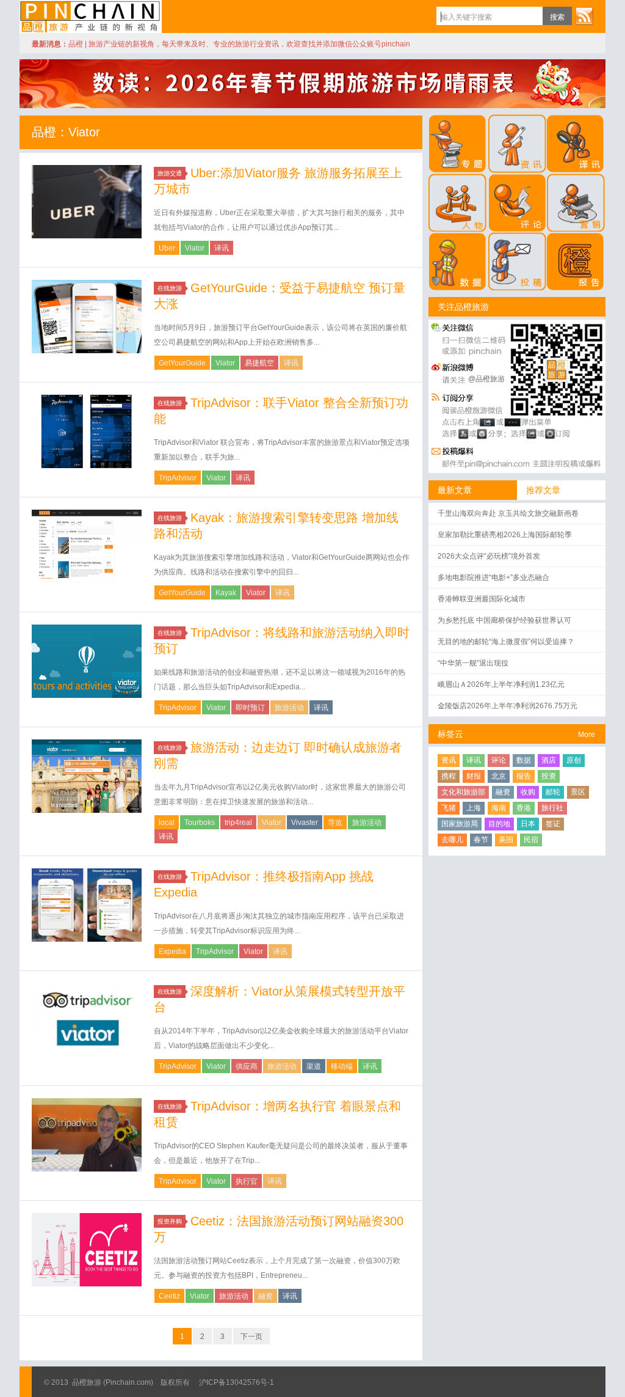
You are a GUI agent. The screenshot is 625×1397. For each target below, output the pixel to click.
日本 (528, 824)
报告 (523, 776)
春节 (481, 839)
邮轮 (553, 792)
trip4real (238, 822)
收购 (528, 792)
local (167, 822)
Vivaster (304, 822)
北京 (498, 776)
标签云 (450, 734)
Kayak (225, 592)
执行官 (247, 1181)
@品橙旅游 (486, 379)
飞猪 (448, 808)
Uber (167, 248)
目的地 (499, 824)
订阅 (584, 16)
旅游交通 (169, 173)
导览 (335, 822)
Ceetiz (169, 1296)
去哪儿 (452, 839)
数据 (523, 760)
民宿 (531, 839)
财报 (473, 776)
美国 (506, 839)
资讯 (448, 760)
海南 (498, 808)
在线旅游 (169, 288)
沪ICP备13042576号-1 (236, 1382)
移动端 (342, 1066)
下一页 (251, 1336)
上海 (473, 808)
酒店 (548, 760)
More (586, 734)
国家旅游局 (459, 824)
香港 (523, 808)
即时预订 (250, 707)
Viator (194, 248)
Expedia (172, 951)
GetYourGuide (182, 363)
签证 (553, 824)
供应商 (247, 1066)
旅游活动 (289, 707)
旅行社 (552, 808)
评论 (498, 760)
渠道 (313, 1066)
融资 (265, 1296)
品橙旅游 (91, 16)
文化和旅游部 (463, 792)
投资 (548, 776)
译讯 (221, 248)
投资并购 (169, 1221)
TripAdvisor (178, 478)
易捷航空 (259, 363)
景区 (578, 792)
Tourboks (199, 822)
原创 (573, 760)
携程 (448, 776)
